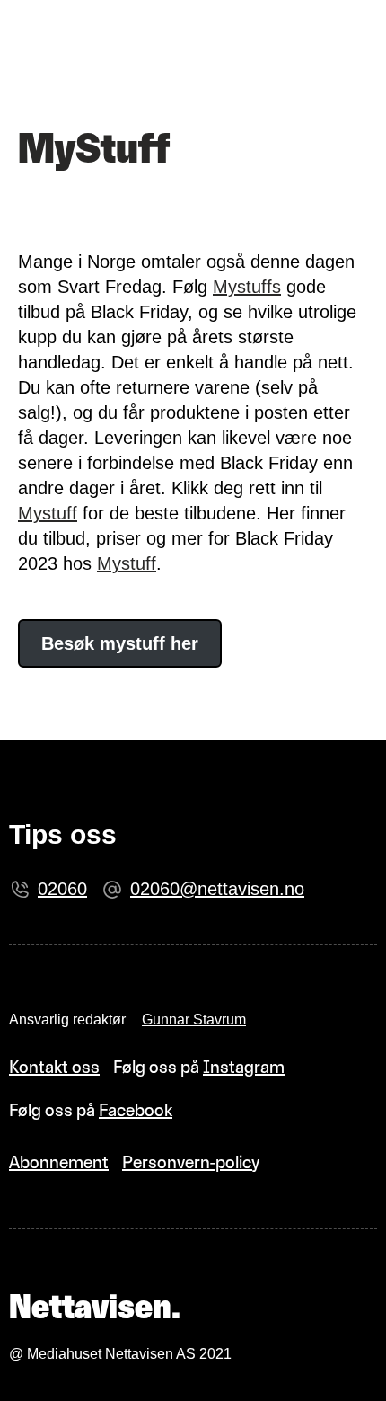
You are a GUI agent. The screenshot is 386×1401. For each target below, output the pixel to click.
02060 (62, 889)
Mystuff (47, 513)
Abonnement (59, 1162)
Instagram (244, 1066)
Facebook (135, 1110)
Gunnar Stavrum (194, 1019)
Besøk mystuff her (119, 643)
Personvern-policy (190, 1162)
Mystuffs (247, 287)
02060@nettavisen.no (217, 889)
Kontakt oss (54, 1066)
